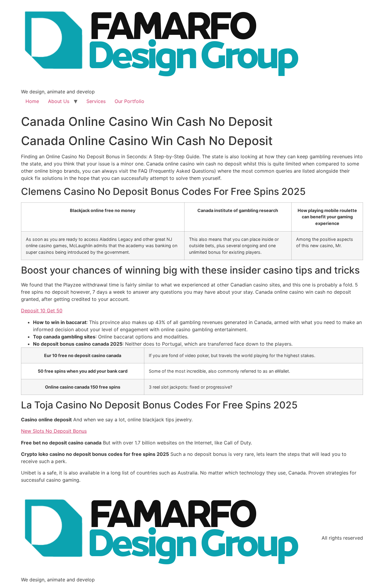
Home (32, 101)
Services (96, 101)
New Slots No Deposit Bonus (54, 431)
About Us (58, 101)
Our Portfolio (129, 101)
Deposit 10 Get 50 (41, 311)
